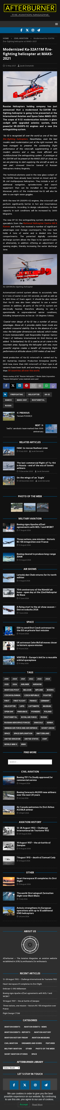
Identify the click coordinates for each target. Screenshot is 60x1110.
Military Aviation (30, 518)
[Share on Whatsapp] (46, 386)
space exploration (23, 733)
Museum (47, 706)
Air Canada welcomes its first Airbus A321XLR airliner (35, 808)
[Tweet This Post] (13, 386)
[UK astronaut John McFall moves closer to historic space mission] (9, 645)
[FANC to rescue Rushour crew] (9, 451)
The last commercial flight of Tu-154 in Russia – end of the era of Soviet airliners (36, 465)
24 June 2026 (24, 916)
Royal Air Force (29, 717)
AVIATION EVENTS (12, 1026)
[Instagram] (32, 30)
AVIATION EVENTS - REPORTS (17, 1032)
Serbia (50, 722)
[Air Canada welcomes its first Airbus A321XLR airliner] (9, 810)
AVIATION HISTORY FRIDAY (16, 1037)
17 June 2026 (24, 598)
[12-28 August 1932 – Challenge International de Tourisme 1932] (9, 831)
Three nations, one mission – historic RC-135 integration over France (36, 540)
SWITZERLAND (42, 733)
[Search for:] (30, 761)
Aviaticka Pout (11, 689)
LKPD (22, 706)
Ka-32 (47, 394)
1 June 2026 (23, 613)
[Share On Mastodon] (53, 386)
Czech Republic (31, 695)
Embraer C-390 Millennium (14, 988)
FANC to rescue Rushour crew (32, 448)
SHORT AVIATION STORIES (16, 1054)
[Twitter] (27, 30)
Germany (45, 700)
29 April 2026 (24, 813)
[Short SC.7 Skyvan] (17, 507)
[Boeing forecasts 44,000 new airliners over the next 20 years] (9, 795)
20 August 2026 (25, 833)
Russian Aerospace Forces (17, 722)
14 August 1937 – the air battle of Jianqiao (34, 844)
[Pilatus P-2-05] (42, 507)
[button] (56, 24)
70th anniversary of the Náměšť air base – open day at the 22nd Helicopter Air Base (37, 592)
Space (30, 622)
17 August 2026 (25, 530)
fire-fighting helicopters (15, 139)
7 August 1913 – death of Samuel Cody (36, 857)
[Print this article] (40, 386)
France (33, 700)
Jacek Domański (27, 65)
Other (30, 872)
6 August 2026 (24, 860)
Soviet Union (47, 728)
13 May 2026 (23, 663)
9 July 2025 (23, 451)
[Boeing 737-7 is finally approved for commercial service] (9, 780)
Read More (37, 1104)
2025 (6, 684)
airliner (25, 684)
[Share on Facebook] (6, 386)
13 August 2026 (25, 848)
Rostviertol (38, 400)
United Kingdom (12, 738)
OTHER (29, 1048)
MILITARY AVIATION (13, 1048)
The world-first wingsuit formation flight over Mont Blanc (35, 894)
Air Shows (30, 569)
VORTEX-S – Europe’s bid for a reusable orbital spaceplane (37, 659)
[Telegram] (38, 30)
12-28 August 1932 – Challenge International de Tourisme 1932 (33, 829)
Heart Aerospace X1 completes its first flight (37, 880)
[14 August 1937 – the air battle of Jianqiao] (9, 845)
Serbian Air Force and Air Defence (20, 728)
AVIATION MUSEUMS (41, 1037)
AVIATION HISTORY (42, 1032)
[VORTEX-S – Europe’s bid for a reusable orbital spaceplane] (9, 660)
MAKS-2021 (22, 400)
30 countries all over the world (23, 370)
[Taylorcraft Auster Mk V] (30, 507)
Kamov (8, 400)
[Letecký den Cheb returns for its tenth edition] (9, 578)
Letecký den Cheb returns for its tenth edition (37, 576)
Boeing (50, 689)
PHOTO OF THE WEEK (45, 1048)
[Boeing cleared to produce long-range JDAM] (9, 557)
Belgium (27, 689)
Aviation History (30, 822)
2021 (23, 678)
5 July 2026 (23, 899)
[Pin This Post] (26, 386)
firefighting (16, 394)
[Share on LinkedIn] (19, 386)
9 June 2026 (23, 648)
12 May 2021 (11, 65)
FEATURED (50, 1043)
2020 (15, 678)
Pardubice (22, 711)
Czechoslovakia (12, 695)
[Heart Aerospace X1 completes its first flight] (9, 881)
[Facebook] (21, 30)
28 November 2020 (26, 481)
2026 (15, 684)
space (7, 733)
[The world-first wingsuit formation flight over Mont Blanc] (9, 896)
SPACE (34, 1054)
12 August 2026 (25, 545)
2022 (31, 678)
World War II (10, 744)
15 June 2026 (24, 633)
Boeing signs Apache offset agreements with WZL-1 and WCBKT (35, 526)
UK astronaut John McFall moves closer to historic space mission (37, 644)
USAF (44, 738)
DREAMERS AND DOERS (32, 1043)
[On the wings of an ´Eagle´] (9, 480)
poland (48, 711)
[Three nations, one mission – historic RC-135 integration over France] (9, 542)
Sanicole (38, 722)
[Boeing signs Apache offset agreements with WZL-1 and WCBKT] (9, 527)
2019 (6, 678)
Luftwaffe (33, 706)
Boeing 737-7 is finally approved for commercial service (35, 779)
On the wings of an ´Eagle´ (31, 477)
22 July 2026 (23, 798)
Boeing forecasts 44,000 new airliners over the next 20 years (36, 794)
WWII (23, 744)
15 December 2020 (26, 471)
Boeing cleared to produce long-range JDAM (36, 555)
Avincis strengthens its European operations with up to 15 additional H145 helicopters (35, 910)
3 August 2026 (24, 580)
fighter (47, 695)
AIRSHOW (37, 684)
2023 (39, 678)
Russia (8, 405)
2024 (47, 678)
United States (31, 738)
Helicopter (33, 394)
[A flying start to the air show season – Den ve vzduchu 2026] (9, 610)
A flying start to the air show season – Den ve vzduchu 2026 (36, 608)
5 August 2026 (24, 783)
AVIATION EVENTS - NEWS (35, 1026)
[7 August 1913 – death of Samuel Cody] (9, 860)
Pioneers (35, 711)
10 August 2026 (25, 560)
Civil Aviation (30, 771)
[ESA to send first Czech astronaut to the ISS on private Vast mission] (9, 630)
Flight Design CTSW (11, 1013)
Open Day (8, 711)
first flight (20, 700)
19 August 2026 (25, 884)
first (6, 700)
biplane (39, 689)
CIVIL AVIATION (11, 1043)
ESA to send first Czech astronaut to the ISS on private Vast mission (35, 629)
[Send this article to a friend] (33, 386)
